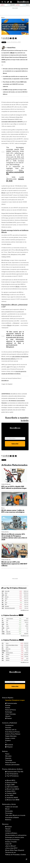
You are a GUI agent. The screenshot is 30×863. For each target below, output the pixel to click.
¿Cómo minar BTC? (11, 848)
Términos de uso (10, 852)
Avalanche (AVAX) (12, 797)
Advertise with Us (10, 730)
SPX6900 (7, 654)
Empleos (8, 740)
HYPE (13, 5)
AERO (3, 652)
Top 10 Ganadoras (12, 774)
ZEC (2, 602)
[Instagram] (8, 38)
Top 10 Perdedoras (12, 776)
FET (2, 645)
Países (7, 754)
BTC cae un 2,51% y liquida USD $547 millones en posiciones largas (14, 487)
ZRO (2, 658)
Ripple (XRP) (10, 785)
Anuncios (8, 727)
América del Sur (5, 531)
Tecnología (8, 760)
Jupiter (7, 647)
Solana (6, 598)
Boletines (8, 819)
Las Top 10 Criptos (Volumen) (14, 588)
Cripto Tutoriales (10, 714)
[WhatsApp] (4, 38)
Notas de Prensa (10, 710)
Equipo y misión (10, 738)
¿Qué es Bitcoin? (10, 846)
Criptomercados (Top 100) (14, 771)
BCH (2, 648)
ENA (2, 656)
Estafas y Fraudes (11, 842)
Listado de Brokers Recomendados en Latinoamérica (15, 834)
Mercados (8, 756)
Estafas (7, 707)
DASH (3, 624)
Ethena (7, 656)
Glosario (7, 716)
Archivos (8, 831)
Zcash (6, 602)
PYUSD (3, 633)
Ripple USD (8, 631)
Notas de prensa (10, 762)
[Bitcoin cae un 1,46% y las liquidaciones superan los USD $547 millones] (14, 550)
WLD (3, 660)
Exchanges (8, 712)
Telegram (9, 747)
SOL (2, 598)
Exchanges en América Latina (14, 837)
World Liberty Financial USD (10, 608)
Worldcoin (7, 660)
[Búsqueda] (5, 2)
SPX (2, 654)
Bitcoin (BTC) (10, 780)
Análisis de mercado (5, 484)
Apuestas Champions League (15, 700)
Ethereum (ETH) (11, 782)
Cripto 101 (8, 844)
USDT (3, 591)
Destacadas (9, 811)
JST (2, 620)
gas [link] (8, 367)
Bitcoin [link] (12, 52)
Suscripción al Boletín (12, 817)
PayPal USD (8, 633)
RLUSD (3, 631)
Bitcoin (3, 17)
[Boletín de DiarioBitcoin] (16, 38)
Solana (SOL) (10, 791)
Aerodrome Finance (9, 652)
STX (2, 643)
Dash (7, 624)
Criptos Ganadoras (10, 615)
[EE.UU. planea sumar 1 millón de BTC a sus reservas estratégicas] (14, 499)
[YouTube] (11, 38)
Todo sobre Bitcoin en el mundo (15, 815)
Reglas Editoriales (11, 736)
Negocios (8, 758)
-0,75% (6, 5)
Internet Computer (9, 618)
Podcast (9, 718)
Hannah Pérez (11, 47)
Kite (7, 622)
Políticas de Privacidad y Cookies (15, 854)
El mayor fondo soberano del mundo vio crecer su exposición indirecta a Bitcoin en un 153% (14, 27)
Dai (6, 629)
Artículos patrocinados (12, 764)
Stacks (7, 643)
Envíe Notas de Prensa (12, 732)
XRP (2, 600)
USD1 (3, 608)
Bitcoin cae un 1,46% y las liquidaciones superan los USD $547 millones (14, 564)
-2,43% (20, 5)
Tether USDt (7, 591)
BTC (2, 593)
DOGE (27, 5)
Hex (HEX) (9, 795)
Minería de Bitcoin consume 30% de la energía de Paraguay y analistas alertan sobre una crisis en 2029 (14, 537)
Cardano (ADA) (11, 793)
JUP (2, 647)
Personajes (8, 813)
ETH (2, 596)
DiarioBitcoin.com (25, 610)
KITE (3, 622)
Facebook (9, 745)
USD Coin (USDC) (12, 787)
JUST (7, 620)
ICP (2, 618)
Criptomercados (11, 703)
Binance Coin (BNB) (12, 800)
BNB (2, 604)
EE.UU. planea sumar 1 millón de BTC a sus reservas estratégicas (12, 511)
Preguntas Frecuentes (12, 839)
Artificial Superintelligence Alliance (12, 645)
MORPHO (3, 650)
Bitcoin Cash (8, 648)
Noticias (7, 705)
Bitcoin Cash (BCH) (12, 789)
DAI (2, 629)
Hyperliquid (7, 606)
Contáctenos (9, 725)
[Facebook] (6, 38)
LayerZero (8, 658)
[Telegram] (13, 38)
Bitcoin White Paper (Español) (14, 850)
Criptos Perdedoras (11, 640)
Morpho (7, 650)
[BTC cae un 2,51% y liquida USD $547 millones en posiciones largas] (14, 475)
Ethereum (6, 596)
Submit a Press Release (12, 734)
